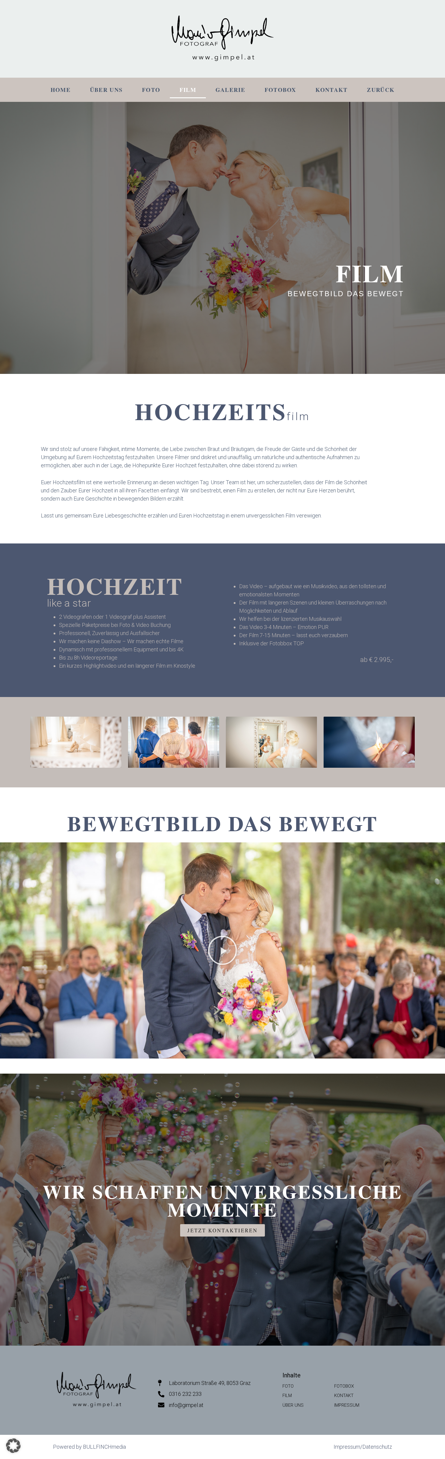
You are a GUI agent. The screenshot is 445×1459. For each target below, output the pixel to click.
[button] (222, 950)
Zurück (380, 90)
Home (61, 90)
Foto (151, 90)
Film (188, 90)
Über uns (106, 90)
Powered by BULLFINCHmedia (89, 1447)
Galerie (230, 90)
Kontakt (331, 90)
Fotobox (280, 90)
